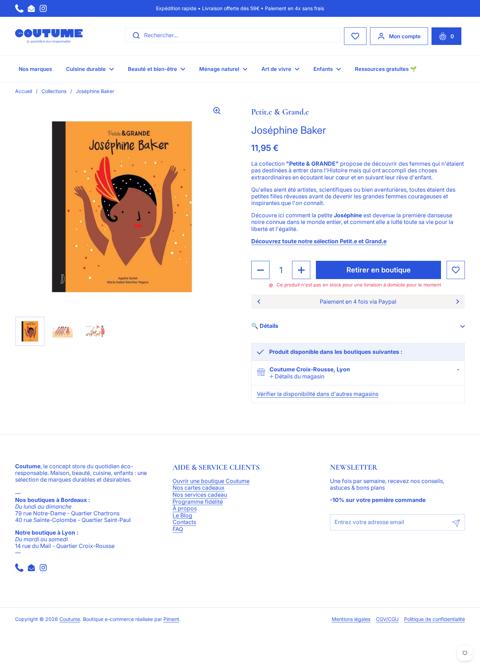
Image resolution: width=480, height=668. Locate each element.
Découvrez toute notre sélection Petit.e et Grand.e (319, 241)
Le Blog (182, 515)
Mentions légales (351, 619)
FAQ (178, 529)
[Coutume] (49, 36)
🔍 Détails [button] (264, 325)
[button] (446, 36)
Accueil (23, 91)
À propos (185, 508)
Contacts (184, 522)
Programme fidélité (198, 502)
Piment (171, 619)
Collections (53, 91)
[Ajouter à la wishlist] (456, 270)
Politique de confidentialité (434, 619)
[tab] (297, 376)
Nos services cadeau (200, 495)
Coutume (69, 619)
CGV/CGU (387, 619)
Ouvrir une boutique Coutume (211, 481)
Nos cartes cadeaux (199, 488)
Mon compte (405, 36)
